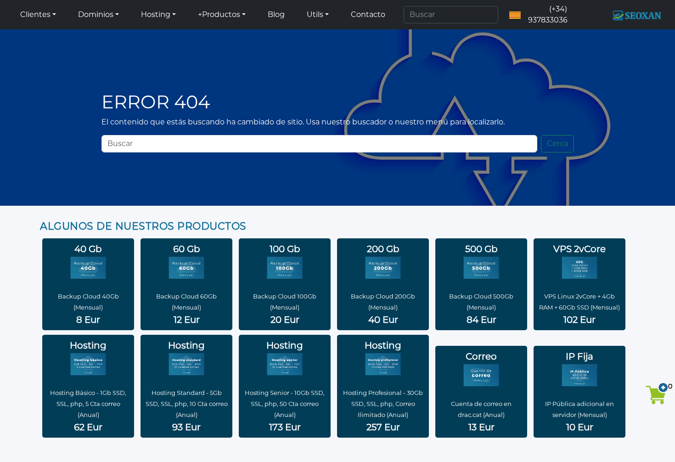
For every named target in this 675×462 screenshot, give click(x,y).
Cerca (557, 143)
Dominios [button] (95, 14)
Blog (276, 14)
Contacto (368, 14)
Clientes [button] (35, 14)
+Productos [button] (219, 14)
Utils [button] (315, 14)
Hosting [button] (155, 14)
